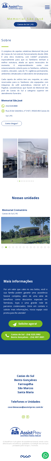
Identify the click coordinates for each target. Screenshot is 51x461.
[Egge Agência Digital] (25, 456)
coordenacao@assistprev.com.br (25, 407)
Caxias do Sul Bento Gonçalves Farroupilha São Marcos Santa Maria (25, 384)
